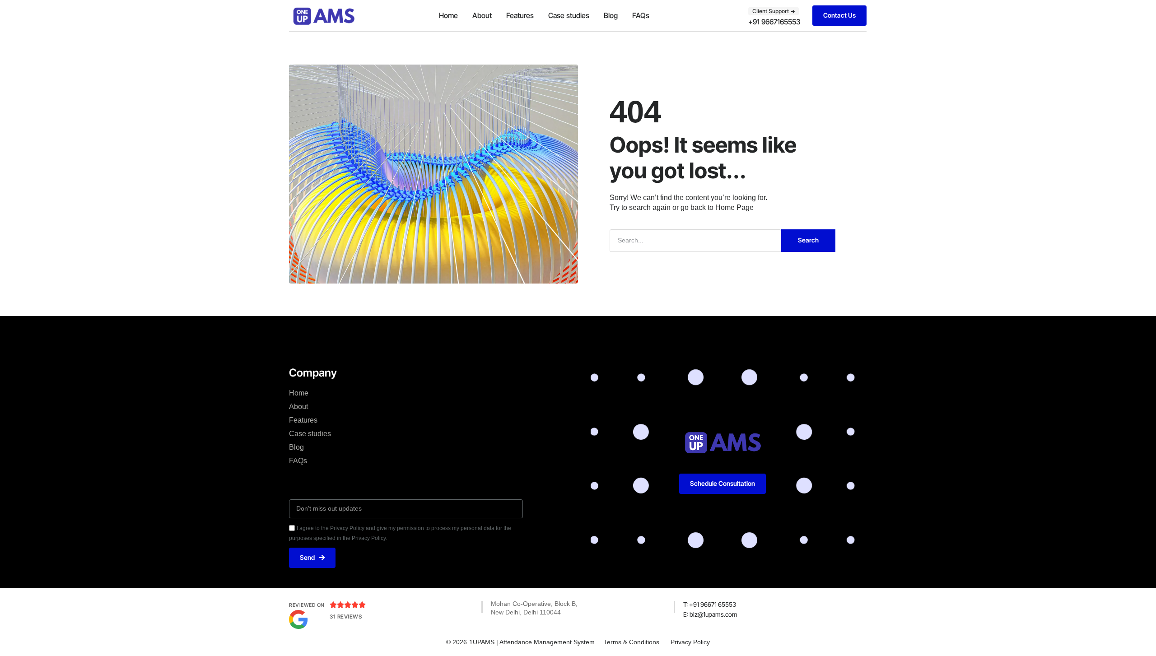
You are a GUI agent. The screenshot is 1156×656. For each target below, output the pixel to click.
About (482, 15)
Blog (611, 15)
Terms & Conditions (631, 642)
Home (448, 15)
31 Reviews (346, 616)
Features (520, 15)
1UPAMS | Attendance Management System (532, 642)
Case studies (568, 15)
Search (808, 240)
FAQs (640, 15)
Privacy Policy (690, 642)
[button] (773, 11)
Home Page (734, 207)
